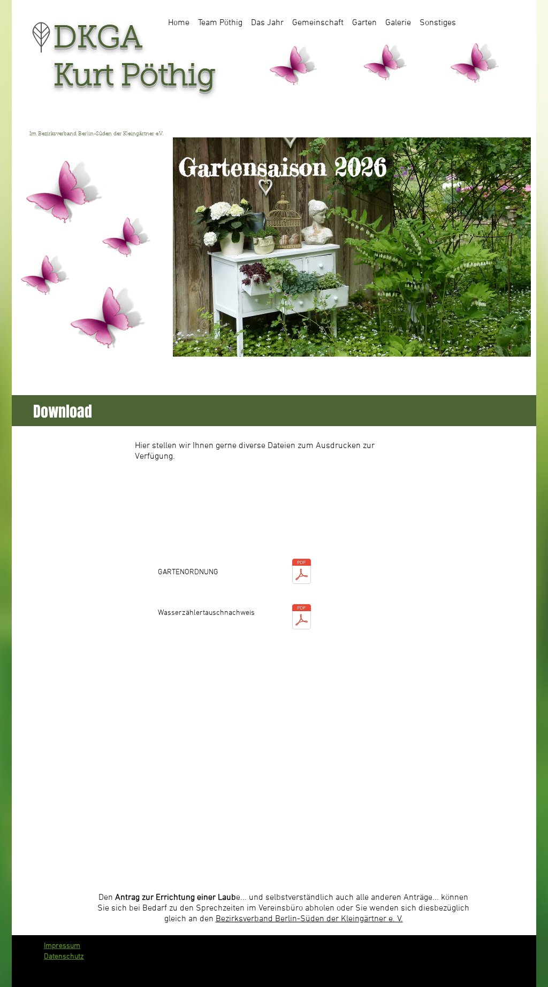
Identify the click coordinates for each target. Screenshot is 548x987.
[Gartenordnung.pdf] (302, 572)
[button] (220, 18)
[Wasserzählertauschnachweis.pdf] (302, 618)
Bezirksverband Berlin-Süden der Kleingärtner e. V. (309, 919)
